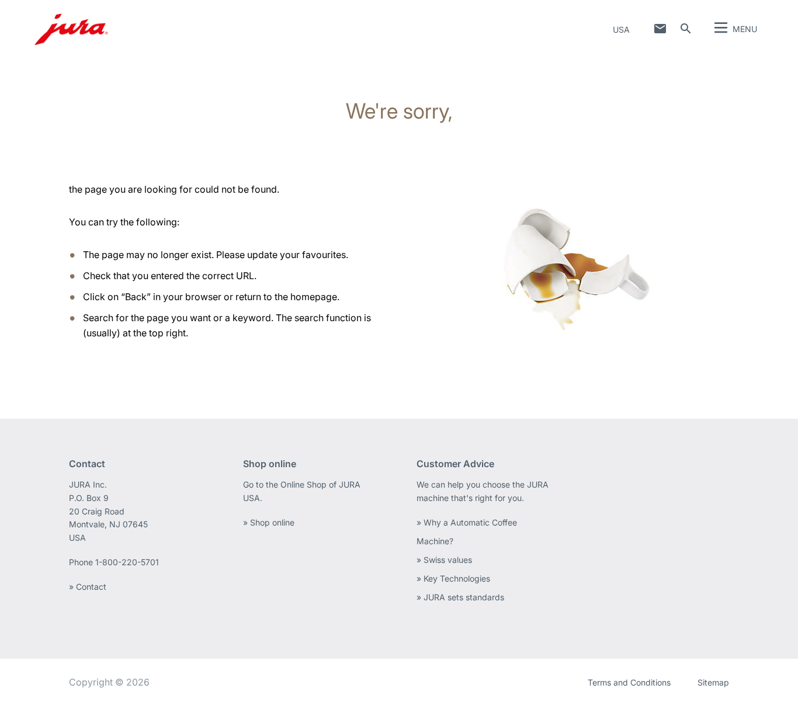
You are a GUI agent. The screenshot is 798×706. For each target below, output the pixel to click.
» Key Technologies (453, 578)
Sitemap (713, 682)
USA (621, 29)
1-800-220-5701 (127, 562)
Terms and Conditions (629, 682)
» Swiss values (444, 560)
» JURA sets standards (460, 597)
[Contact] (660, 29)
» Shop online (268, 522)
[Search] (686, 29)
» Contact (87, 587)
